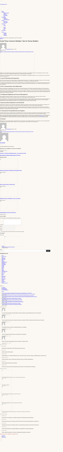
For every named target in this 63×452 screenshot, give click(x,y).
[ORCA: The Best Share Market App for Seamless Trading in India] (12, 300)
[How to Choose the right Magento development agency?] (7, 392)
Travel (5, 28)
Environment (5, 15)
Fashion (3, 20)
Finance (5, 13)
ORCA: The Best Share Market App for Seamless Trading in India (12, 301)
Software (3, 279)
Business (3, 12)
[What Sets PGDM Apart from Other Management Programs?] (7, 401)
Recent (3, 291)
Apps (2, 255)
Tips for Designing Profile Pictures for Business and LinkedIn (12, 304)
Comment (1, 224)
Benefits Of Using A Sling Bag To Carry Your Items (10, 198)
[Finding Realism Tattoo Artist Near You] (9, 210)
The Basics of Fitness (5, 384)
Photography (5, 18)
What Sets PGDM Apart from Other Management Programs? (12, 402)
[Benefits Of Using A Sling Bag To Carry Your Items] (9, 196)
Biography (3, 259)
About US (3, 436)
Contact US (3, 435)
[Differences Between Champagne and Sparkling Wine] (9, 168)
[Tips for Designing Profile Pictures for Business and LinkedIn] (11, 303)
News (3, 274)
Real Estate (5, 14)
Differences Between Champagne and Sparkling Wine (11, 170)
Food (4, 24)
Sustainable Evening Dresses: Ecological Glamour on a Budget (12, 299)
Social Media (4, 30)
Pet (4, 29)
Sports (5, 27)
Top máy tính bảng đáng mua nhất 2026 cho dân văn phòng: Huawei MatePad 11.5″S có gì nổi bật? (21, 312)
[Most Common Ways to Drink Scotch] (9, 182)
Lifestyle (3, 26)
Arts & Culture (6, 22)
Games (3, 269)
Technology (3, 281)
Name (1, 226)
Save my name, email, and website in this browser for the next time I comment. (12, 231)
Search (1, 249)
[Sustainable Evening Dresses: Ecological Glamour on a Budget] (11, 298)
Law (4, 16)
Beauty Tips (5, 21)
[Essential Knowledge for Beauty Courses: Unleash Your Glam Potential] (7, 376)
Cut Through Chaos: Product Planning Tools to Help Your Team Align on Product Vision (16, 411)
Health (5, 25)
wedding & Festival (6, 19)
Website (1, 229)
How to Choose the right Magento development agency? (11, 393)
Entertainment (4, 17)
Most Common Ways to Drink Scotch (7, 184)
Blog (2, 260)
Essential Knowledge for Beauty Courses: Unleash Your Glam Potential (13, 377)
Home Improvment (4, 271)
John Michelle (9, 49)
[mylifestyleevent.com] (3, 4)
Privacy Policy (4, 437)
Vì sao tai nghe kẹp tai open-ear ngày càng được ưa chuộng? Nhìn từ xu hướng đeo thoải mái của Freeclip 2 (19, 296)
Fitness (3, 23)
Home (3, 11)
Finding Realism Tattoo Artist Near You (8, 212)
